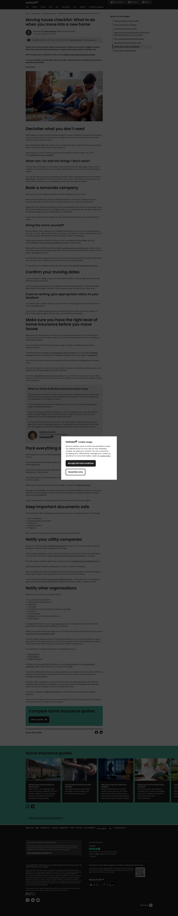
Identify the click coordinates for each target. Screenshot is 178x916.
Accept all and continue (81, 463)
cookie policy (105, 456)
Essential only (75, 472)
